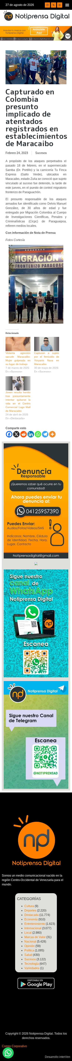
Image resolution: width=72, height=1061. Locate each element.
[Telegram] (45, 434)
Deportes (30, 910)
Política (29, 950)
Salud (28, 954)
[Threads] (59, 5)
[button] (67, 5)
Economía (31, 919)
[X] (16, 434)
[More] (52, 434)
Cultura (29, 906)
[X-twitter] (53, 5)
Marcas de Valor (35, 937)
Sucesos (41, 153)
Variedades (31, 968)
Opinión (29, 946)
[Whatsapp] (38, 434)
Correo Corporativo (14, 1046)
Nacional (30, 941)
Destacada (31, 914)
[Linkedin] (31, 434)
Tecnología (31, 963)
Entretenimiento (34, 923)
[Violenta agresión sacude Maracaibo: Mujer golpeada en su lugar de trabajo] (18, 344)
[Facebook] (9, 434)
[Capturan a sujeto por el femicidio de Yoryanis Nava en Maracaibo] (46, 344)
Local (28, 932)
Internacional (32, 928)
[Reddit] (23, 434)
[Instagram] (47, 5)
